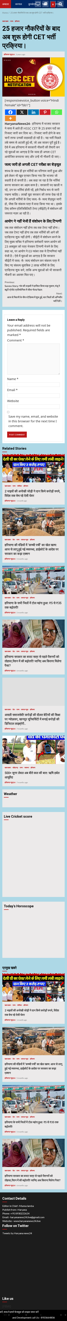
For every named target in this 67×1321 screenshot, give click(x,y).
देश (14, 539)
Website (13, 401)
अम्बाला (5, 4)
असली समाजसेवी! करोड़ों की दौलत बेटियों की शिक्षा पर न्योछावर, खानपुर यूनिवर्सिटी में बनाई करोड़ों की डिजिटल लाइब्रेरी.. (33, 692)
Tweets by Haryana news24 (17, 1233)
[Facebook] (10, 112)
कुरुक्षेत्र (32, 4)
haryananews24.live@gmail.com (27, 1217)
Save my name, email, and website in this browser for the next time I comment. (33, 421)
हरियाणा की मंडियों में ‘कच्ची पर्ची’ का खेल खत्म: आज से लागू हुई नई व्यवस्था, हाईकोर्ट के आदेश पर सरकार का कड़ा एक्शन (33, 522)
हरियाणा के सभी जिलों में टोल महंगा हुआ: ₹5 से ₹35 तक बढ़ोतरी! (33, 580)
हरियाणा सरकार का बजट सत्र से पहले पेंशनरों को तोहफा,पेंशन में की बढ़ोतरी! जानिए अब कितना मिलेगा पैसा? (33, 634)
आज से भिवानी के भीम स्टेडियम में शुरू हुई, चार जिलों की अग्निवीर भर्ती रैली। (34, 297)
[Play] (53, 5)
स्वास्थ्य (26, 767)
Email (12, 390)
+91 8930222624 (20, 1213)
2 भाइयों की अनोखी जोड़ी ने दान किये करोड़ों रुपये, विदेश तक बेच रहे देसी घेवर (33, 468)
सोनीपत (19, 486)
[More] (10, 118)
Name (12, 379)
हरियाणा (17, 21)
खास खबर (5, 21)
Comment (15, 340)
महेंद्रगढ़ (15, 767)
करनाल (18, 4)
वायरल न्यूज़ (25, 539)
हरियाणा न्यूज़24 (9, 54)
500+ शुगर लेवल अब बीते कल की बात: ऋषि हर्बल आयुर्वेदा (33, 750)
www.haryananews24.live (27, 1220)
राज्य (11, 21)
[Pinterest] (45, 112)
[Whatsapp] (56, 112)
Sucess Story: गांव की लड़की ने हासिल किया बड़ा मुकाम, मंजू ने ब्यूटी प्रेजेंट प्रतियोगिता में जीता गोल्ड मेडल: (32, 286)
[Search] (60, 4)
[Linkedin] (33, 112)
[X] (22, 112)
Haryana (22, 1209)
